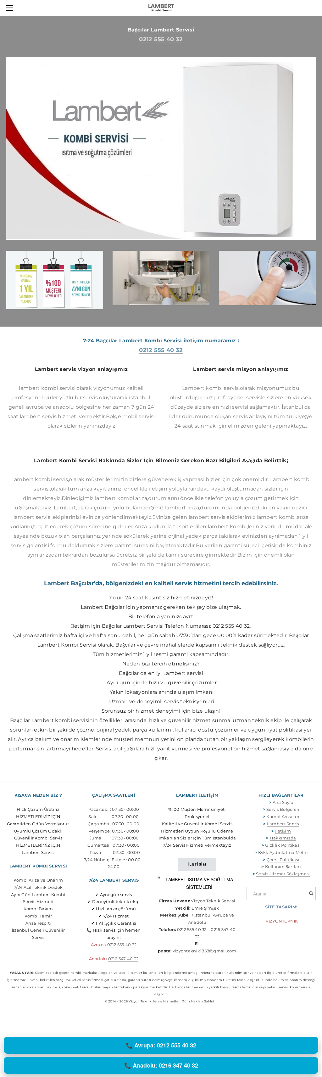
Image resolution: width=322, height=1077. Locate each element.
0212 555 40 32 (161, 39)
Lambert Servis (283, 823)
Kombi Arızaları (282, 816)
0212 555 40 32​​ (122, 944)
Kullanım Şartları (283, 866)
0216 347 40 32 (123, 958)
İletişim (283, 830)
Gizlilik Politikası (283, 845)
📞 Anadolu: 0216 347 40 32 (161, 1065)
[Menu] (11, 8)
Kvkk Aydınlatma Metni (283, 852)
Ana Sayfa (283, 802)
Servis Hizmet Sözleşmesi (283, 873)
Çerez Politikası (283, 859)
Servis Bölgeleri (282, 809)
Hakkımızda (283, 837)
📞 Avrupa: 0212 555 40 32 (161, 1045)
